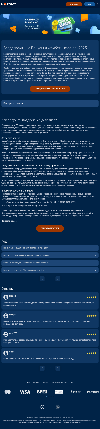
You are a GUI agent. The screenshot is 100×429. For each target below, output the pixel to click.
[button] (46, 396)
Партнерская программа (59, 383)
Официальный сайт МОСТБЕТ (50, 89)
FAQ (72, 383)
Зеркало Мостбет (50, 228)
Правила (36, 383)
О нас (28, 383)
